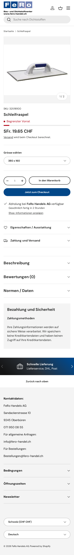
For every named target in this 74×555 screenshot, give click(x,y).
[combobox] (37, 19)
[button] (60, 8)
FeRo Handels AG (20, 546)
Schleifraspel (24, 31)
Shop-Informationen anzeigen (26, 213)
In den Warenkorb (49, 180)
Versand (8, 137)
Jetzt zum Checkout (37, 192)
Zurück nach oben (37, 381)
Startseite (9, 31)
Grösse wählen (13, 152)
